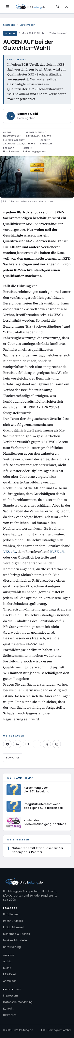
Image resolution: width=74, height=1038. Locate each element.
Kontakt (8, 1009)
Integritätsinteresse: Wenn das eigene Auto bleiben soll (43, 806)
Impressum (10, 995)
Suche (7, 968)
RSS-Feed (9, 974)
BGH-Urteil (12, 757)
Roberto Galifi (27, 114)
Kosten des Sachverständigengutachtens (45, 822)
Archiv (7, 961)
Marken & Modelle (15, 940)
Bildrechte (10, 1015)
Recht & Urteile (13, 921)
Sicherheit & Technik (16, 934)
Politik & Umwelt (13, 927)
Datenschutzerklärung (18, 1002)
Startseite (9, 24)
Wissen (10, 33)
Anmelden (10, 981)
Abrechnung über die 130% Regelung (36, 789)
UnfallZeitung (12, 947)
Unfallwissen (27, 24)
